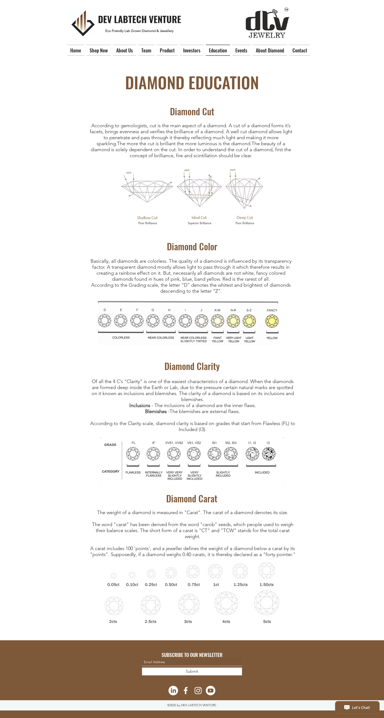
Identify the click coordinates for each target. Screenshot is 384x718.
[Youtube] (210, 690)
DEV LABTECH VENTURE (139, 19)
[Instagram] (198, 690)
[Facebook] (185, 690)
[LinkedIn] (173, 690)
